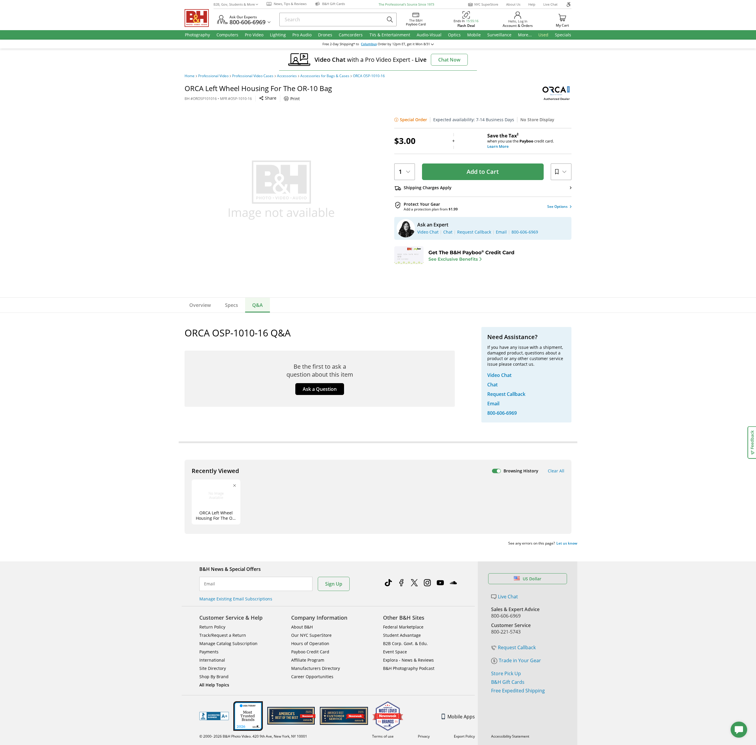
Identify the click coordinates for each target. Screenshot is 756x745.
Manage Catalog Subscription (228, 643)
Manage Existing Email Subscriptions (235, 598)
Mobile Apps (461, 716)
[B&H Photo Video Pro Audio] (199, 18)
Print (295, 98)
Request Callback (517, 647)
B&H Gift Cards (507, 682)
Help (531, 4)
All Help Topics (214, 685)
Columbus (369, 44)
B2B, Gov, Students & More (234, 4)
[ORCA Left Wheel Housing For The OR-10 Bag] (281, 190)
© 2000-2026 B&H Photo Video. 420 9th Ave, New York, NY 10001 (253, 736)
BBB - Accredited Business (214, 716)
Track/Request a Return (222, 635)
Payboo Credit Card (310, 652)
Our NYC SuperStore (311, 635)
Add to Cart (483, 172)
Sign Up (333, 584)
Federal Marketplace (403, 627)
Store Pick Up (506, 673)
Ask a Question (320, 389)
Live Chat (550, 4)
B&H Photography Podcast (408, 668)
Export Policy (464, 736)
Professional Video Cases (252, 76)
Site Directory (212, 668)
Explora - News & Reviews (408, 660)
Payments (209, 652)
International (212, 660)
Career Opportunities (312, 676)
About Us (513, 4)
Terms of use (383, 736)
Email (209, 584)
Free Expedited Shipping (518, 690)
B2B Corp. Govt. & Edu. (405, 643)
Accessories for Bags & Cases (324, 76)
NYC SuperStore (486, 4)
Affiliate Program (307, 660)
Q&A (257, 305)
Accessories (287, 76)
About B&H (302, 627)
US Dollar (532, 579)
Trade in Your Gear (520, 660)
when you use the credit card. (520, 141)
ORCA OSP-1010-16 (369, 76)
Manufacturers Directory (315, 668)
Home (190, 76)
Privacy (424, 736)
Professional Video (213, 76)
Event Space (395, 652)
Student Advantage (402, 635)
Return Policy (212, 627)
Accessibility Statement (510, 736)
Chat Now (449, 59)
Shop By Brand (214, 676)
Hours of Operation (310, 643)
